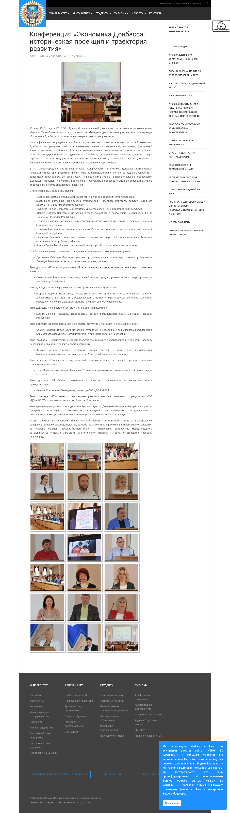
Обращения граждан (153, 774)
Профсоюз (36, 721)
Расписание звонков (112, 695)
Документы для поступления (74, 708)
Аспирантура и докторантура (143, 706)
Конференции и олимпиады (144, 697)
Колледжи (36, 706)
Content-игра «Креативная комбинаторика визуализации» (184, 128)
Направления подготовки (79, 700)
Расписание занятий (112, 700)
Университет (58, 13)
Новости (138, 13)
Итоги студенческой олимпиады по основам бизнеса (183, 59)
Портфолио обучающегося (109, 728)
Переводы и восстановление (74, 724)
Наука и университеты (148, 735)
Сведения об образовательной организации (60, 774)
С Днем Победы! (178, 46)
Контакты (155, 13)
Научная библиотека (42, 727)
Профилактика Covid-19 (43, 752)
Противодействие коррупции (40, 745)
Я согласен (172, 803)
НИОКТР (140, 730)
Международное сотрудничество (39, 714)
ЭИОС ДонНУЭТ (112, 774)
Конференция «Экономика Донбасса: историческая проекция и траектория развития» (88, 41)
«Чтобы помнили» (179, 222)
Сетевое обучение (75, 716)
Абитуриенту (81, 13)
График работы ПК (76, 695)
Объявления (72, 731)
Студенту (102, 13)
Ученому (120, 13)
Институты (36, 695)
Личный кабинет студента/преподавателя (114, 708)
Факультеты (37, 700)
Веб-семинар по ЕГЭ (180, 95)
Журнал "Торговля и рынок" (146, 722)
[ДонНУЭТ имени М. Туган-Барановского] (32, 13)
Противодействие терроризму (40, 735)
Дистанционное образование (109, 718)
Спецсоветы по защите (148, 714)
